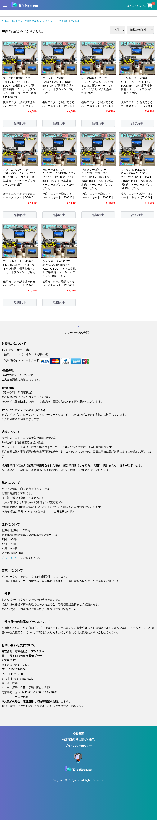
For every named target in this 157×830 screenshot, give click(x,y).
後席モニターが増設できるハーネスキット (33, 21)
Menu (5, 3)
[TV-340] (75, 21)
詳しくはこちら (11, 557)
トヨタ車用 (62, 21)
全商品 (5, 21)
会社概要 (78, 733)
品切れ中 (20, 123)
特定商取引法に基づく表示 (78, 739)
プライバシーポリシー (78, 745)
